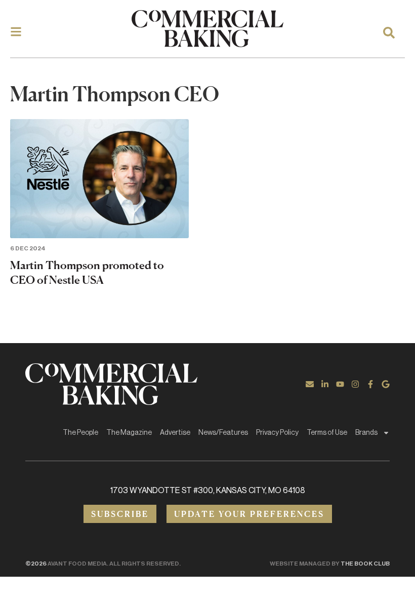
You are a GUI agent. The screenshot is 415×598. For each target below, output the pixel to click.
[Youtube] (340, 384)
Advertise (175, 432)
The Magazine (129, 432)
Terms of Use (327, 432)
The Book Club (365, 563)
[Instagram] (355, 384)
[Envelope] (310, 384)
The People (80, 432)
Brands (366, 432)
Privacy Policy (277, 432)
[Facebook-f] (370, 384)
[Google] (386, 384)
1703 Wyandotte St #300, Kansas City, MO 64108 (207, 491)
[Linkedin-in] (325, 384)
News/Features (223, 432)
